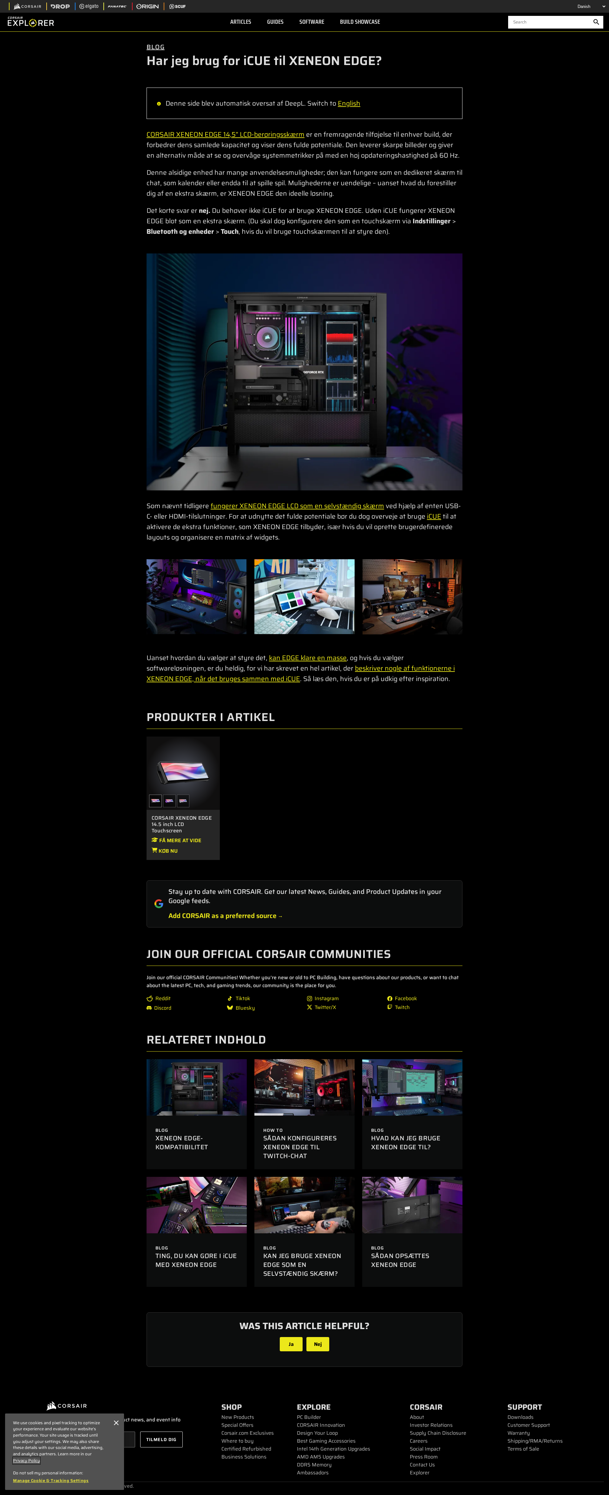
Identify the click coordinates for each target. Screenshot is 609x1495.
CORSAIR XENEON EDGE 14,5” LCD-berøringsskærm (225, 134)
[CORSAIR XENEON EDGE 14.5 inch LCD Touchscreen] (183, 773)
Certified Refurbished (246, 1449)
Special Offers (237, 1425)
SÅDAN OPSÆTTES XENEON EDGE (400, 1260)
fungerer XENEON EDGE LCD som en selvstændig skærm (297, 506)
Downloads (521, 1417)
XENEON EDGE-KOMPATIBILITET (181, 1142)
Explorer (419, 1473)
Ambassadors (313, 1473)
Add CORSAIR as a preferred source (222, 915)
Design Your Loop (317, 1433)
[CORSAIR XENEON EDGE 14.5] (169, 801)
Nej (318, 1344)
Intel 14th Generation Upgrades (333, 1449)
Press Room (424, 1457)
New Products (237, 1417)
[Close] (116, 1423)
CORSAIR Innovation (321, 1425)
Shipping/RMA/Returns (535, 1441)
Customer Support (529, 1425)
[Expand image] (304, 371)
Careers (419, 1441)
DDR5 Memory (314, 1465)
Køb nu (167, 851)
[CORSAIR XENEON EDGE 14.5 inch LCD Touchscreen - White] (183, 801)
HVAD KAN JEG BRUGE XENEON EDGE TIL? (405, 1142)
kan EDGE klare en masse (308, 657)
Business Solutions (243, 1457)
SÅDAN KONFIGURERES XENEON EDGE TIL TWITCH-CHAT (300, 1147)
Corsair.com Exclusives (247, 1433)
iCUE (434, 516)
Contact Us (422, 1465)
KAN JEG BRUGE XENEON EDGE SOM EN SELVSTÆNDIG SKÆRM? (302, 1265)
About (417, 1417)
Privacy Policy (26, 1460)
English (349, 103)
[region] (64, 1451)
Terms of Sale (523, 1449)
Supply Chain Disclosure (438, 1433)
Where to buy (237, 1441)
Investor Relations (431, 1425)
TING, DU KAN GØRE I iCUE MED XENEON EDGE (196, 1260)
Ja (291, 1344)
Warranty (519, 1433)
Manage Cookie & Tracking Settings (51, 1481)
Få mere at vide (179, 840)
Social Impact (425, 1449)
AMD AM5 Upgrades (321, 1457)
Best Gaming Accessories (326, 1441)
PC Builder (309, 1417)
